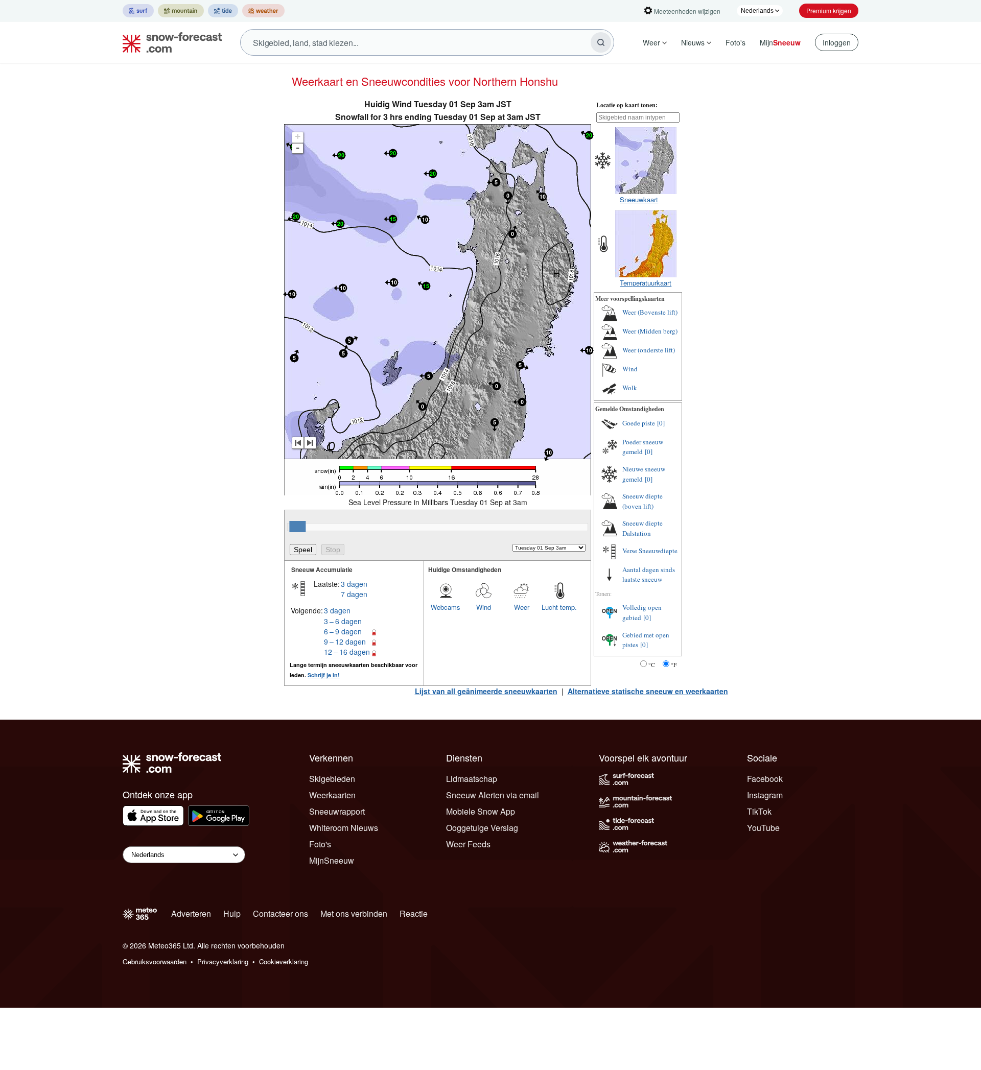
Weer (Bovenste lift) (650, 312)
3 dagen (354, 584)
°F (674, 664)
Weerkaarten (332, 795)
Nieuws (693, 42)
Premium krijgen (828, 10)
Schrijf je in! (324, 675)
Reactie (414, 913)
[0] (661, 422)
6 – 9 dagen (343, 631)
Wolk (629, 387)
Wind (483, 607)
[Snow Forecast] (169, 42)
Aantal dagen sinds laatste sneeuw (648, 574)
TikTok (759, 811)
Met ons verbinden (353, 913)
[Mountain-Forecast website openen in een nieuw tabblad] (181, 10)
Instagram (765, 795)
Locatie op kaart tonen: (627, 105)
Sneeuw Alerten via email (492, 795)
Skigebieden (332, 778)
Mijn (780, 42)
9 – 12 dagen (345, 641)
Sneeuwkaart (639, 199)
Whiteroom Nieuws (343, 828)
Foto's (735, 42)
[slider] (297, 526)
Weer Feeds (468, 844)
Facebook (765, 778)
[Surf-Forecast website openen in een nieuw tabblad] (138, 10)
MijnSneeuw (331, 860)
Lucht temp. (559, 607)
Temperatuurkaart (645, 283)
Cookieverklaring (283, 961)
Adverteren (191, 913)
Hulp (232, 913)
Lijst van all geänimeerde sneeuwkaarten (486, 691)
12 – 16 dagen (347, 652)
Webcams (445, 607)
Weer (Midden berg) (650, 331)
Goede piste (638, 422)
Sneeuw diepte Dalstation (642, 528)
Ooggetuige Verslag (482, 828)
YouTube (763, 828)
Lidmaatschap (471, 778)
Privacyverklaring (222, 961)
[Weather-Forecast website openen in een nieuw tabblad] (263, 10)
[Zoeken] (601, 42)
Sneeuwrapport (337, 811)
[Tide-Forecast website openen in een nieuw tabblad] (223, 10)
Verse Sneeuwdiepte (650, 550)
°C (651, 664)
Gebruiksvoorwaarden (154, 961)
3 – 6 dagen (343, 621)
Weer (651, 42)
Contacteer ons (280, 913)
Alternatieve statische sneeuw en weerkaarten (648, 691)
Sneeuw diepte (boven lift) (642, 501)
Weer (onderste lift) (648, 349)
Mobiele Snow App (480, 811)
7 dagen (354, 594)
